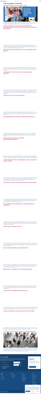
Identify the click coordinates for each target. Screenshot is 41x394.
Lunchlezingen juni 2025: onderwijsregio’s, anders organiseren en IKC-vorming (20, 160)
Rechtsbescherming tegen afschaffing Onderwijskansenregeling (13, 138)
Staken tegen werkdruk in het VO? (12, 226)
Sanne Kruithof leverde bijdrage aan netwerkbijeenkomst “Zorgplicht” (18, 204)
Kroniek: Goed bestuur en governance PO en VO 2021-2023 (18, 311)
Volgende (36, 353)
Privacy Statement (25, 391)
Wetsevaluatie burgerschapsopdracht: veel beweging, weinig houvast (19, 50)
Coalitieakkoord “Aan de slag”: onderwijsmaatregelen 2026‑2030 (17, 72)
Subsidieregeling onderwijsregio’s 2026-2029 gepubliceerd (18, 116)
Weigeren (33, 391)
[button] (39, 385)
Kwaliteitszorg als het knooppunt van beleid (15, 5)
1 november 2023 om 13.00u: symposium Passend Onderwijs (19, 331)
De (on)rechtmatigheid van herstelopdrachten (15, 247)
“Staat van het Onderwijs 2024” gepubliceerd (15, 290)
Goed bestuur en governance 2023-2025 (14, 95)
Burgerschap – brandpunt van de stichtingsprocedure (17, 269)
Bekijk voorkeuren (38, 391)
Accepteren (28, 391)
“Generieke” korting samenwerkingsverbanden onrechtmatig (19, 182)
